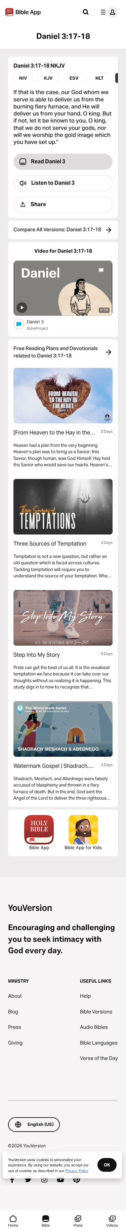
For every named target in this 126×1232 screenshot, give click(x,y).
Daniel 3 (41, 321)
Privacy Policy (76, 1170)
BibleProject (37, 328)
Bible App (39, 847)
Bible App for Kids (83, 847)
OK (107, 1164)
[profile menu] (108, 12)
